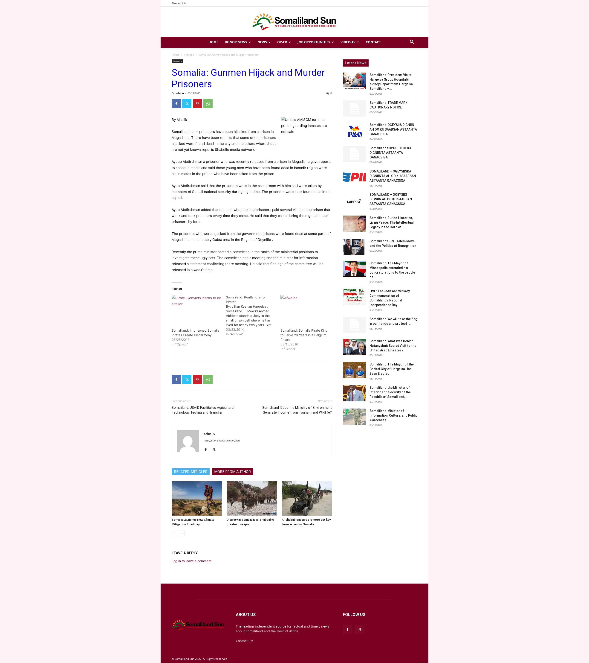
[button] (411, 42)
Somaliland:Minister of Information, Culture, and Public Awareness (393, 415)
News (262, 42)
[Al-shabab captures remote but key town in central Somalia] (307, 498)
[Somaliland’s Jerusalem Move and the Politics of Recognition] (354, 247)
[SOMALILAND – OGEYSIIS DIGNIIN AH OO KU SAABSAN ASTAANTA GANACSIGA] (354, 200)
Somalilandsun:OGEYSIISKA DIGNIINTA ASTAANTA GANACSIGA (390, 152)
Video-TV (348, 42)
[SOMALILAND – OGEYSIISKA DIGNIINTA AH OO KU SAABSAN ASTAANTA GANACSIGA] (354, 177)
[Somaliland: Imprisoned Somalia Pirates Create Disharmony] (196, 309)
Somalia (189, 55)
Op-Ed (282, 42)
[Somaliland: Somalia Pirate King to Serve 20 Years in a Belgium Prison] (305, 309)
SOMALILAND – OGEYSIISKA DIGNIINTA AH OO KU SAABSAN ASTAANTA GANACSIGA (393, 175)
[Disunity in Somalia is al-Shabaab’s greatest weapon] (252, 498)
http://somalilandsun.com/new (222, 440)
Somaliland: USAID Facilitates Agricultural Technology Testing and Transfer (203, 410)
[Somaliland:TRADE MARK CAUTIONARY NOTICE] (354, 108)
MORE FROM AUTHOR (232, 472)
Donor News (236, 42)
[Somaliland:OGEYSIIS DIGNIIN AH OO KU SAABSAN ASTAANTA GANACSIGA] (354, 131)
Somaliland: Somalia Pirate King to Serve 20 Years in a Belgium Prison (304, 335)
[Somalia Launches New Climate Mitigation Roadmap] (197, 498)
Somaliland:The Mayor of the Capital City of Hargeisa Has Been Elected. (392, 368)
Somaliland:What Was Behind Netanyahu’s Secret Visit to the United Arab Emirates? (393, 345)
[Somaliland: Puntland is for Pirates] (253, 315)
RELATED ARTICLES (190, 472)
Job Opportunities (313, 42)
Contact (373, 42)
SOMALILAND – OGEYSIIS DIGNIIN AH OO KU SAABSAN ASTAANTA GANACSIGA (391, 199)
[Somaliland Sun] (294, 22)
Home (213, 42)
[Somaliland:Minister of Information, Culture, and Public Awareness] (354, 417)
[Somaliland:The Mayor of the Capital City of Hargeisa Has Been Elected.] (354, 370)
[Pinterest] (197, 103)
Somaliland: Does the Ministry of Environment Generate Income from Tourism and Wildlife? (297, 410)
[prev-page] (174, 533)
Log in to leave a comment (191, 561)
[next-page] (182, 533)
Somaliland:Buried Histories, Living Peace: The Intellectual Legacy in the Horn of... (392, 222)
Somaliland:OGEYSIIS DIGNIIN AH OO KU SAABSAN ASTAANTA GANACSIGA (393, 129)
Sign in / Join (179, 3)
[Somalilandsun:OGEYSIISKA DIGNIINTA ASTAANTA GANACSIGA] (354, 154)
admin (180, 93)
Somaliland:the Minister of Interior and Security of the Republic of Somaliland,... (390, 392)
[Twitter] (186, 103)
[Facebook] (176, 103)
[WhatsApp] (208, 103)
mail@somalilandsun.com (274, 641)
